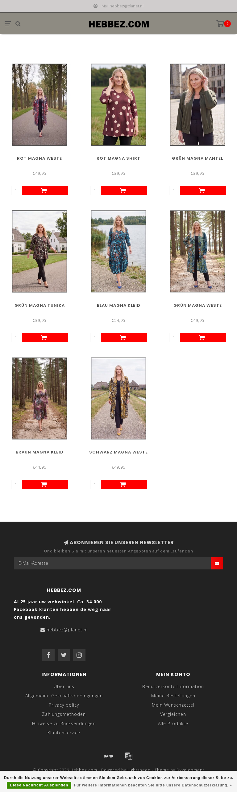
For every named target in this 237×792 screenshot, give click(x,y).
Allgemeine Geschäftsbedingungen (64, 696)
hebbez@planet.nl (67, 630)
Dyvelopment (190, 770)
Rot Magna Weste (39, 158)
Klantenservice (64, 733)
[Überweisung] (108, 756)
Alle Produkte (173, 723)
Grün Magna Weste (197, 305)
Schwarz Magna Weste (118, 452)
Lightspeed (139, 770)
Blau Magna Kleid (118, 305)
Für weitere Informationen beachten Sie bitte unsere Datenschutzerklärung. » (153, 785)
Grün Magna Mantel (197, 158)
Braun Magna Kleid (40, 452)
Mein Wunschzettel (173, 705)
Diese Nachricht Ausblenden (39, 785)
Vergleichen (173, 714)
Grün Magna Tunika (40, 305)
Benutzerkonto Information (173, 686)
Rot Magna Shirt (118, 158)
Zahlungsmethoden (64, 714)
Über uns (64, 686)
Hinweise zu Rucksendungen (64, 723)
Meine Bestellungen (173, 696)
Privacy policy (64, 705)
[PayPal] (128, 756)
